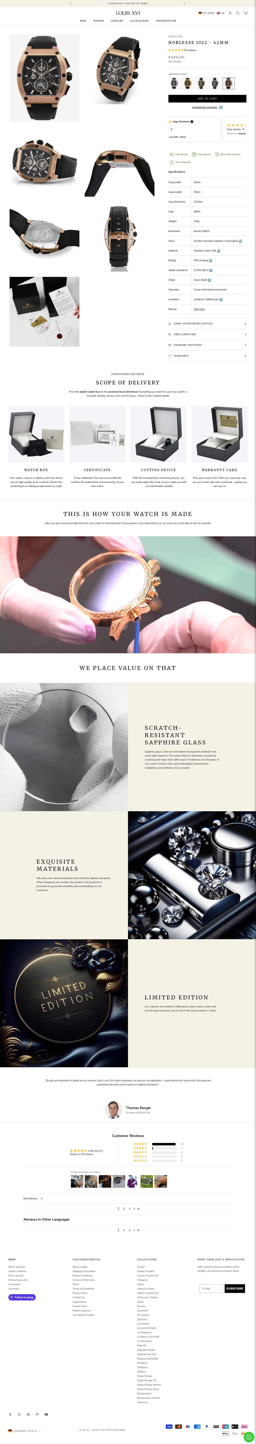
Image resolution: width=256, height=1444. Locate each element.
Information (166, 21)
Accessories (139, 21)
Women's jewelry (18, 1280)
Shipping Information (84, 1271)
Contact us (79, 1297)
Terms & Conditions (83, 1288)
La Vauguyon (144, 1332)
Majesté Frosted (146, 1350)
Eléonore (142, 1319)
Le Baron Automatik (148, 1336)
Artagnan (142, 1280)
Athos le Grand (145, 1288)
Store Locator (80, 1267)
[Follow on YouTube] (46, 1414)
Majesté (141, 1345)
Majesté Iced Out (146, 1354)
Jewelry (117, 21)
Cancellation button (84, 1315)
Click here (199, 309)
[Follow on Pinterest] (37, 1414)
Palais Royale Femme (149, 1384)
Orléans (141, 1371)
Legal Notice (80, 1302)
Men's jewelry (16, 1275)
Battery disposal (82, 1310)
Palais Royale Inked (148, 1389)
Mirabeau (142, 1363)
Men (83, 21)
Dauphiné (142, 1310)
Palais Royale (144, 1376)
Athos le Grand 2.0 (147, 1293)
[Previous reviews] (171, 129)
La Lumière (143, 1323)
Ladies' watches (17, 1271)
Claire (140, 1302)
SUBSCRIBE (234, 1288)
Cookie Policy (80, 1306)
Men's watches (16, 1267)
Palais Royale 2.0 (146, 1380)
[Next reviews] (243, 129)
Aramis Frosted (145, 1271)
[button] (211, 13)
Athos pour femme (147, 1297)
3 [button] (129, 1208)
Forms (76, 1284)
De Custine (143, 1315)
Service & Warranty (83, 1280)
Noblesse (142, 1367)
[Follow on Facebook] (10, 1414)
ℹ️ (240, 241)
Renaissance (144, 1393)
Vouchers (13, 1288)
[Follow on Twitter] (19, 1414)
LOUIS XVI (175, 36)
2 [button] (124, 1208)
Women (98, 21)
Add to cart (207, 98)
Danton (141, 1306)
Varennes (142, 1402)
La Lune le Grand (146, 1328)
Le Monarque (144, 1341)
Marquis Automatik (147, 1358)
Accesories (14, 1284)
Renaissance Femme (148, 1398)
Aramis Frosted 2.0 (147, 1275)
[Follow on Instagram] (28, 1414)
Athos (140, 1284)
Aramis (141, 1267)
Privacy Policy (80, 1293)
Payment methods (82, 1275)
